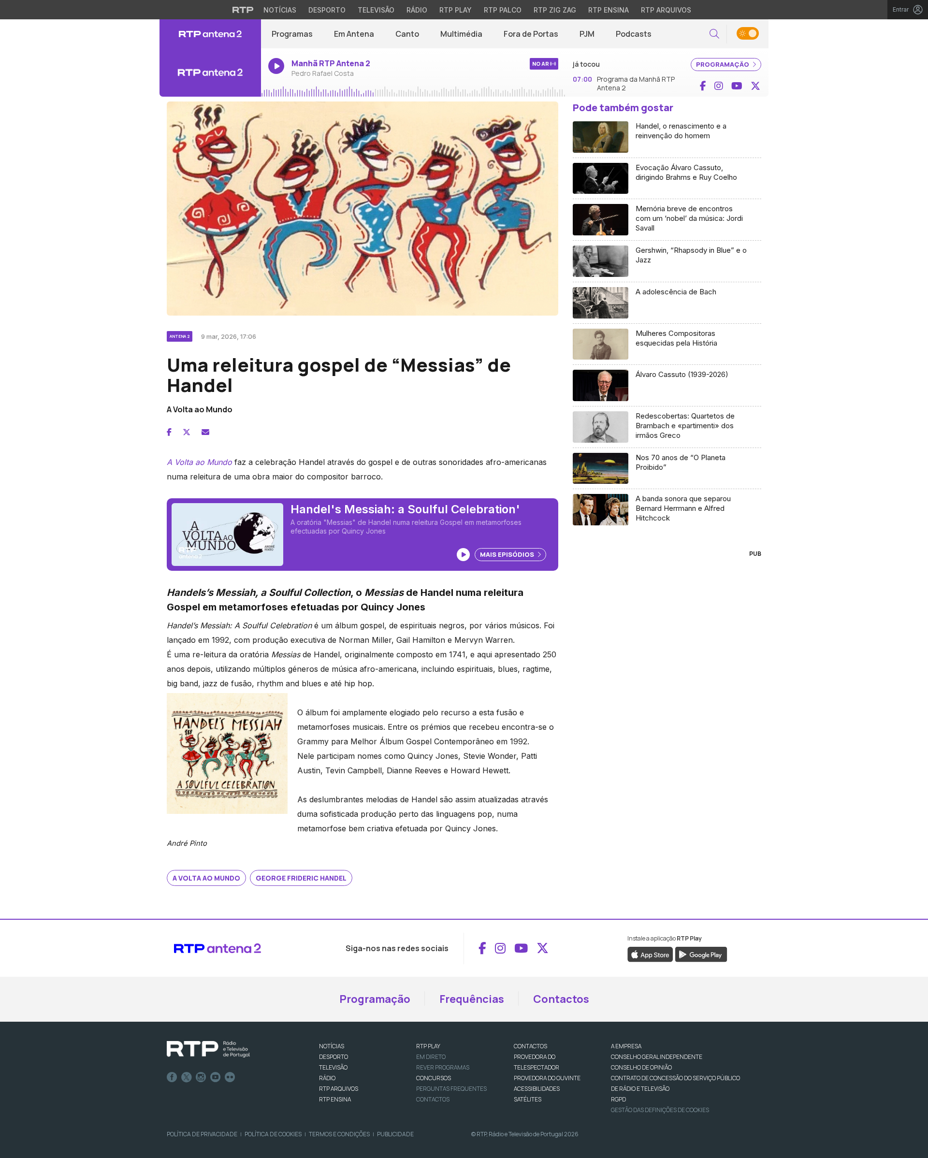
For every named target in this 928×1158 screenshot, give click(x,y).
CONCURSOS (433, 1078)
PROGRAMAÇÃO (723, 64)
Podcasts (634, 34)
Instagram (201, 1077)
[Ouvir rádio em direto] (210, 72)
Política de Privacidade (202, 1134)
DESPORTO (333, 1057)
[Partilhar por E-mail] (205, 432)
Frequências (471, 999)
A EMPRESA (626, 1046)
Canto (407, 34)
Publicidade (395, 1134)
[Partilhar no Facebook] (169, 432)
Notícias (279, 10)
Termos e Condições (339, 1134)
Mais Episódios (508, 554)
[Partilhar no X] (186, 432)
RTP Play (455, 10)
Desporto (327, 10)
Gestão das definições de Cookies (660, 1110)
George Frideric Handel (301, 878)
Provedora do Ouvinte (547, 1078)
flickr (230, 1077)
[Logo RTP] (208, 1049)
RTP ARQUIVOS (338, 1089)
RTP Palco (503, 10)
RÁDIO (327, 1078)
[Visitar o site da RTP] (243, 9)
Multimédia (461, 34)
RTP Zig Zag (555, 10)
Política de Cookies (273, 1134)
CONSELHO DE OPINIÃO (641, 1067)
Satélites (527, 1099)
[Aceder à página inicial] (210, 33)
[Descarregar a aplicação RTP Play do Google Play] (701, 953)
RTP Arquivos (666, 10)
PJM (587, 34)
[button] (714, 34)
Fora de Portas (531, 34)
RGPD (618, 1099)
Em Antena (354, 34)
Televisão (376, 10)
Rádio (416, 10)
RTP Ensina (608, 10)
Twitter (186, 1077)
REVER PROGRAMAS (442, 1067)
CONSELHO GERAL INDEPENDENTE (656, 1057)
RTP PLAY (428, 1046)
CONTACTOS (530, 1046)
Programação (374, 999)
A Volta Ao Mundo (206, 878)
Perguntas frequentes (451, 1089)
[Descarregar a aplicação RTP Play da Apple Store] (650, 953)
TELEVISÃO (333, 1067)
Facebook (172, 1077)
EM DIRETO (431, 1057)
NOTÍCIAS (331, 1046)
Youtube (215, 1077)
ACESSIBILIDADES (537, 1089)
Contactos (561, 999)
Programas (292, 34)
